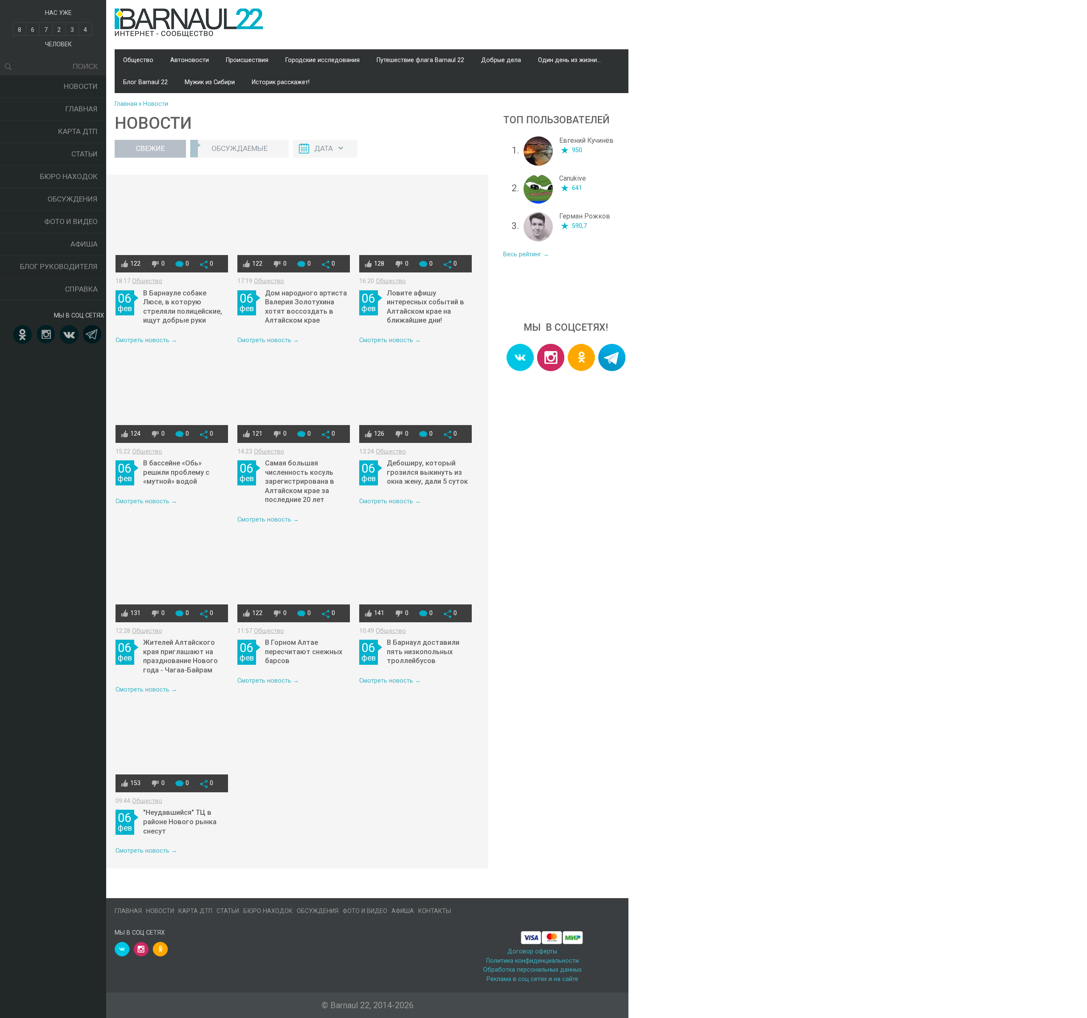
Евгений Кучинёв (586, 140)
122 (135, 263)
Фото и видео (71, 221)
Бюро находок (69, 176)
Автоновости (189, 60)
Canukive (572, 178)
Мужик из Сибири (210, 82)
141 (379, 613)
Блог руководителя (59, 266)
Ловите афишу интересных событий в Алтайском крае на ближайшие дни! (425, 307)
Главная (81, 109)
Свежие (150, 148)
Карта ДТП (78, 131)
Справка (81, 289)
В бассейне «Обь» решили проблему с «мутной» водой (176, 472)
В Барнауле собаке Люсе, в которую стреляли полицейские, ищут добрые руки (182, 307)
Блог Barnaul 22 (145, 82)
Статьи (84, 154)
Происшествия (247, 60)
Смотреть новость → (146, 340)
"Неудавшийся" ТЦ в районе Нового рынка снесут (180, 821)
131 (135, 613)
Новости (81, 86)
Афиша (84, 244)
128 (379, 263)
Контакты (434, 911)
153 (135, 783)
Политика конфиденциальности (532, 960)
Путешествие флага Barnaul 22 (420, 60)
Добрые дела (501, 60)
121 (257, 433)
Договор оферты (532, 951)
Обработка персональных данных (532, 969)
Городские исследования (322, 60)
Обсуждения (73, 199)
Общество (138, 60)
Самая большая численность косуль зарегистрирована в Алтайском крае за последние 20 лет (299, 481)
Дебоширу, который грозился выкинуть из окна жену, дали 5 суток (427, 472)
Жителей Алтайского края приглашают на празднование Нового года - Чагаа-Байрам (180, 656)
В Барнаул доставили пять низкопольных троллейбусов (423, 651)
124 (135, 433)
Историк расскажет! (281, 82)
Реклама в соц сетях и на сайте (532, 979)
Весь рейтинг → (526, 254)
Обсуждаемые (239, 148)
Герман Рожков (584, 216)
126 (379, 433)
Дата (323, 148)
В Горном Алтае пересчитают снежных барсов (303, 651)
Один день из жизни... (569, 60)
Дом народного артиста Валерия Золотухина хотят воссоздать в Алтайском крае (306, 307)
